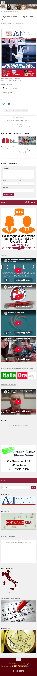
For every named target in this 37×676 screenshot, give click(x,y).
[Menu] (35, 2)
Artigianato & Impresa (9, 110)
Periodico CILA (25, 110)
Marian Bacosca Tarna (9, 23)
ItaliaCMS (9, 592)
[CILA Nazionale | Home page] (3, 2)
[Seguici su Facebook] (26, 202)
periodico (18, 110)
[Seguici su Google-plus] (29, 202)
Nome (5, 180)
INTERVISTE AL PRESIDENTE (8, 385)
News (7, 12)
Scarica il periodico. (6, 84)
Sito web (5, 187)
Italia (3, 12)
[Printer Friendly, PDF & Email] (6, 93)
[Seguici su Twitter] (34, 202)
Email (21, 180)
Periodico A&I (14, 12)
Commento (6, 168)
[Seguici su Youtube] (32, 202)
